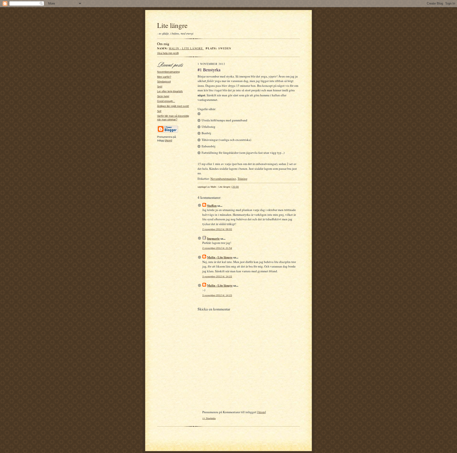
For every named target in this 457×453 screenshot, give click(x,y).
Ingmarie (213, 238)
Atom (168, 140)
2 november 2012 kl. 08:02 (217, 229)
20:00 (235, 186)
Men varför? (164, 76)
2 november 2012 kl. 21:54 (217, 248)
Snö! (159, 86)
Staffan (212, 205)
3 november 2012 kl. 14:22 (217, 276)
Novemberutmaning (168, 71)
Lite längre (172, 25)
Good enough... (166, 101)
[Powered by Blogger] (167, 131)
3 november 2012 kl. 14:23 (217, 295)
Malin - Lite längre (186, 48)
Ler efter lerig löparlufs (170, 91)
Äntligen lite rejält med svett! (173, 106)
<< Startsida (209, 418)
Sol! (159, 111)
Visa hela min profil (168, 53)
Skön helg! (163, 96)
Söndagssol (164, 81)
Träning (243, 178)
